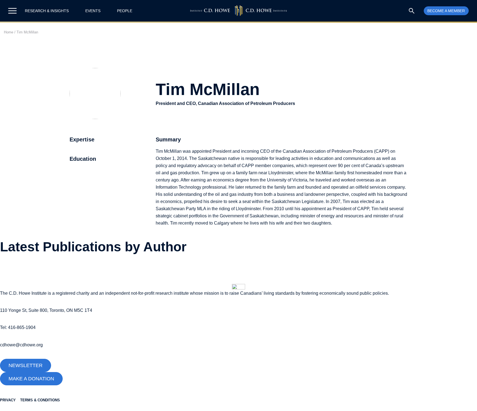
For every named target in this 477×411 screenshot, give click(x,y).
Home (8, 32)
